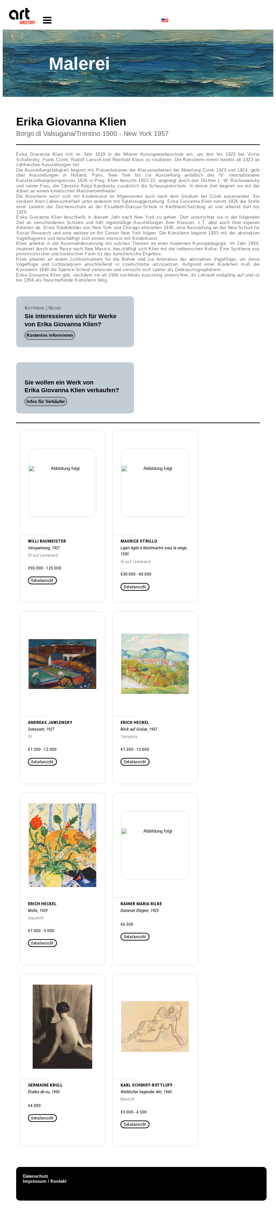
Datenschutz (35, 1176)
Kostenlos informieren (50, 335)
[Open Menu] (47, 20)
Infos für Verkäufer (46, 401)
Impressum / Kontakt (44, 1181)
